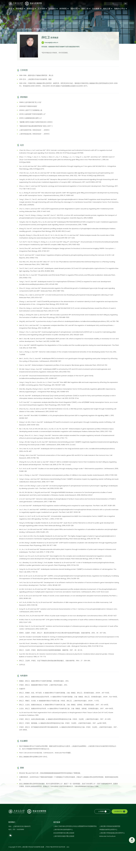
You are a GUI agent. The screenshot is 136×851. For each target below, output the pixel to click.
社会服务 (95, 8)
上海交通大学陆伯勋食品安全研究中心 (112, 833)
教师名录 (37, 29)
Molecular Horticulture (107, 836)
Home (21, 29)
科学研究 (63, 8)
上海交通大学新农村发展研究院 (109, 826)
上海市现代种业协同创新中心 (63, 829)
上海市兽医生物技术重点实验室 (63, 836)
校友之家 (106, 8)
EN (125, 4)
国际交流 (74, 8)
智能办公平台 (119, 8)
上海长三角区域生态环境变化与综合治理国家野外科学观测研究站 (75, 826)
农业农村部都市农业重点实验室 (63, 833)
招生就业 (52, 8)
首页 (10, 8)
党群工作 (85, 8)
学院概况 (19, 8)
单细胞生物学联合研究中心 (108, 829)
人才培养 (41, 8)
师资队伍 (30, 8)
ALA (68, 847)
